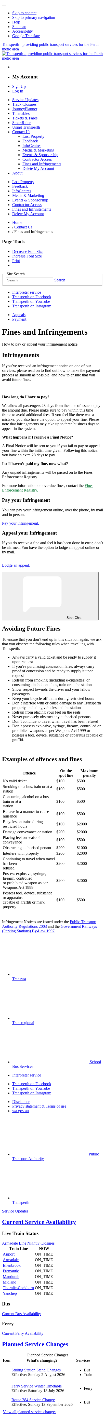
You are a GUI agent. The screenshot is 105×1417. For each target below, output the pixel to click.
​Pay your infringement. (20, 523)
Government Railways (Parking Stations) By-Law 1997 (49, 928)
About (17, 173)
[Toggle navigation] (4, 5)
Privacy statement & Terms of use (39, 1106)
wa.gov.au (20, 1111)
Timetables (21, 113)
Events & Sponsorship (40, 155)
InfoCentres (31, 145)
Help (16, 22)
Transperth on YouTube (31, 301)
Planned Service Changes (35, 1344)
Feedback (30, 141)
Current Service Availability (39, 1222)
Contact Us (21, 132)
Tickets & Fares (24, 118)
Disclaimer (21, 1101)
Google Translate (26, 36)
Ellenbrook (12, 1265)
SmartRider (21, 122)
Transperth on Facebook (31, 297)
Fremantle (11, 1271)
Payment (19, 319)
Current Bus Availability (21, 1314)
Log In (17, 91)
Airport (9, 1254)
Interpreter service (26, 292)
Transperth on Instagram (31, 306)
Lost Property (33, 136)
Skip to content (24, 13)
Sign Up (19, 86)
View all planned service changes (29, 1412)
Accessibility (22, 31)
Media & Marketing (38, 150)
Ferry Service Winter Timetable (36, 1386)
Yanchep (10, 1293)
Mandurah (11, 1276)
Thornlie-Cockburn (18, 1288)
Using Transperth (26, 127)
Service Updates (25, 100)
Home (17, 222)
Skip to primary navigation (33, 17)
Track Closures (24, 104)
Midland (9, 1282)
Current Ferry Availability (22, 1333)
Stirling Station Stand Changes (36, 1370)
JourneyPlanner (24, 109)
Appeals (18, 314)
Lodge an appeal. (16, 565)
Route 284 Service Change (33, 1400)
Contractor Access (37, 159)
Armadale (11, 1260)
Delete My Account (38, 168)
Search (59, 280)
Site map (19, 26)
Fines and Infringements (41, 164)
